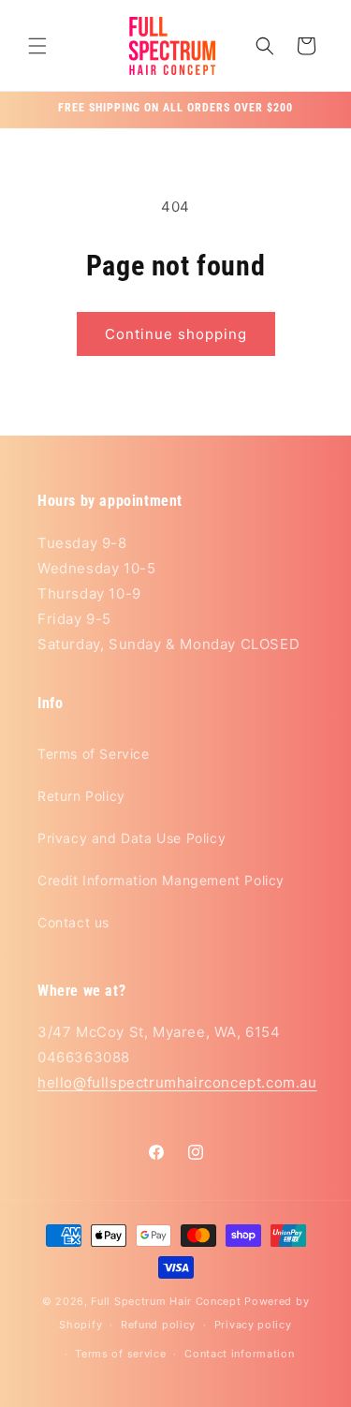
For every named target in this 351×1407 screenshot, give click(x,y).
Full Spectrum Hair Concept (166, 1301)
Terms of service (120, 1353)
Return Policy (81, 796)
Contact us (73, 922)
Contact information (239, 1353)
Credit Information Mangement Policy (161, 880)
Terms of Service (93, 754)
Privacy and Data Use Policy (131, 838)
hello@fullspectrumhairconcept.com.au (177, 1082)
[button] (37, 46)
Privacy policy (253, 1324)
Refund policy (158, 1324)
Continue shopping (176, 334)
